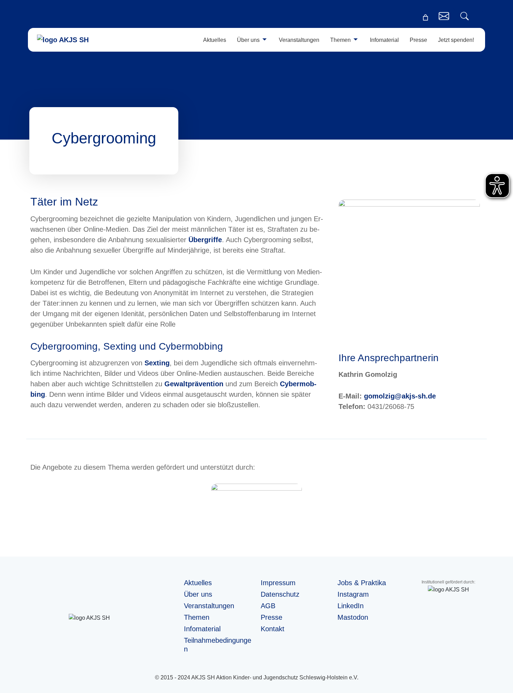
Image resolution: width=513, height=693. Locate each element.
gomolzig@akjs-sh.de (399, 396)
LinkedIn (350, 606)
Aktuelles (214, 40)
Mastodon (352, 617)
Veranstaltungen (299, 40)
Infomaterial (384, 40)
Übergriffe (205, 240)
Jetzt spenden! (456, 40)
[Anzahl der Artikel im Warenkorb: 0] (425, 17)
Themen (340, 40)
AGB (268, 606)
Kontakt (272, 629)
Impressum (278, 583)
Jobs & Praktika (361, 583)
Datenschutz (280, 594)
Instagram (353, 594)
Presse (418, 40)
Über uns (248, 40)
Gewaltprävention (193, 384)
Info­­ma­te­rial (202, 629)
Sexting (157, 363)
